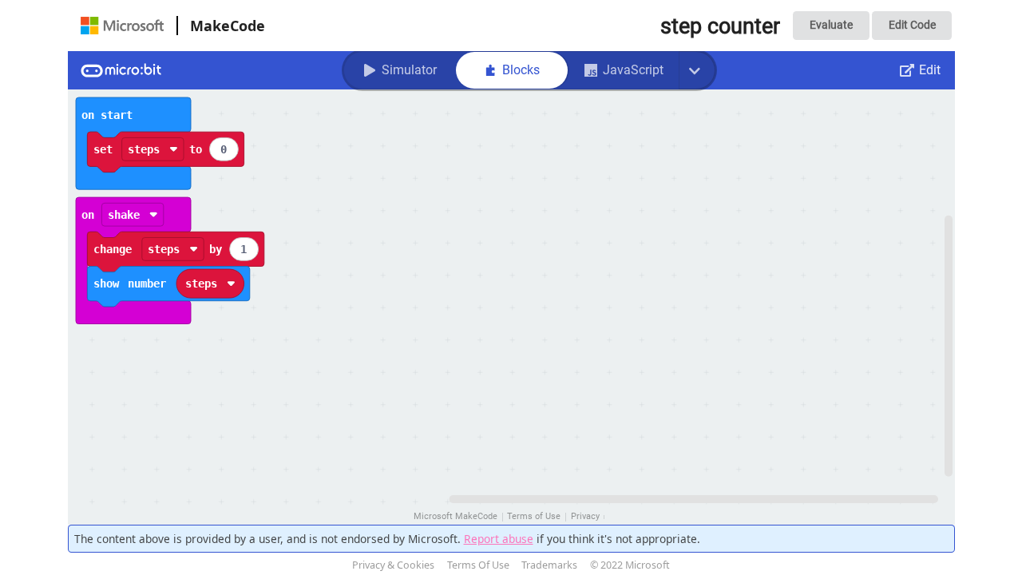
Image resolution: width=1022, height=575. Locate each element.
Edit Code (912, 24)
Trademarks (549, 565)
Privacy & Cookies (393, 565)
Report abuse (498, 538)
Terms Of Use (478, 565)
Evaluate (831, 24)
